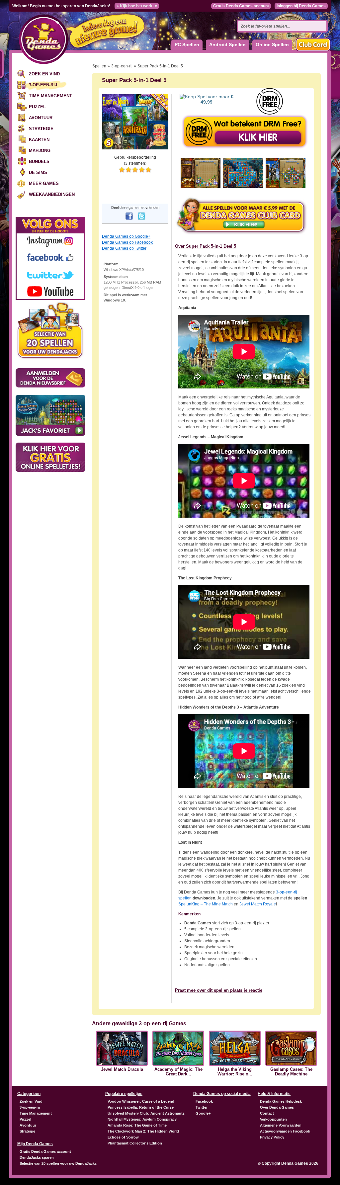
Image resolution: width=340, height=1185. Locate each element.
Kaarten (39, 139)
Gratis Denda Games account (241, 6)
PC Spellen (187, 44)
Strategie (41, 128)
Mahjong (39, 150)
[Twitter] (141, 220)
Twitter (202, 1107)
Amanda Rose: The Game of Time (137, 1125)
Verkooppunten (273, 1119)
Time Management (50, 95)
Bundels (39, 161)
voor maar (217, 99)
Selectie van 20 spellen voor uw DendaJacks (58, 1163)
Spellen (99, 66)
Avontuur (40, 117)
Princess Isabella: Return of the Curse (141, 1107)
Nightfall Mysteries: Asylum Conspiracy (142, 1119)
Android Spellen (227, 44)
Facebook (204, 1101)
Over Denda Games (277, 1107)
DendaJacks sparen (37, 1157)
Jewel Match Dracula (122, 1069)
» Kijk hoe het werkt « (137, 6)
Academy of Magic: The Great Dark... (178, 1071)
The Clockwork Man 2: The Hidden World (143, 1131)
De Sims (38, 172)
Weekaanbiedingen (52, 194)
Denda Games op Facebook (127, 242)
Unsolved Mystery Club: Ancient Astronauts (146, 1113)
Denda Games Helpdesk (281, 1101)
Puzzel (37, 106)
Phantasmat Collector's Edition (135, 1143)
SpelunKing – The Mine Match (205, 904)
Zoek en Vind (44, 73)
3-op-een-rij (43, 84)
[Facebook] (129, 220)
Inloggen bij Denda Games (301, 6)
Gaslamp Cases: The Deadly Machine (291, 1071)
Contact (267, 1113)
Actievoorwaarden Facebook (285, 1131)
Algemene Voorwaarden (280, 1125)
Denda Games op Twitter (124, 248)
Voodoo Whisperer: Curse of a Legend (141, 1101)
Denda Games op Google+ (126, 236)
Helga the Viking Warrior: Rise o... (234, 1071)
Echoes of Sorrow (123, 1137)
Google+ (203, 1113)
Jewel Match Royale (257, 904)
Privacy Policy (272, 1137)
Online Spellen (272, 44)
